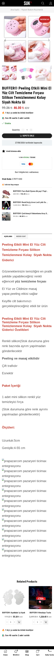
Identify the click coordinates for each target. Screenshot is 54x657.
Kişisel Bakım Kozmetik (32, 9)
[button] (5, 40)
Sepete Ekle (28, 136)
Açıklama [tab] (8, 236)
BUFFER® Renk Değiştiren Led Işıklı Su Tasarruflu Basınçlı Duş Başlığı (31, 202)
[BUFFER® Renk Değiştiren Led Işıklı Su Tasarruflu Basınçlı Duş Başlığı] (6, 205)
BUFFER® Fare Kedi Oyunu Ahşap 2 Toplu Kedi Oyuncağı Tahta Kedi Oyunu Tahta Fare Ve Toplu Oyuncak (31, 191)
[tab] (8, 236)
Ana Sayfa (15, 9)
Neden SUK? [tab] (21, 236)
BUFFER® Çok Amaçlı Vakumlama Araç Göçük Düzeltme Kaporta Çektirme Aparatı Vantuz (31, 213)
